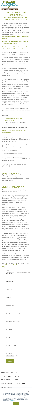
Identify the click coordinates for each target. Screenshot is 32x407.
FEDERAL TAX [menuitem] (5, 380)
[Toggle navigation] (28, 5)
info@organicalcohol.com (12, 265)
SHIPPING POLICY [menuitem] (6, 383)
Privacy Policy (12, 400)
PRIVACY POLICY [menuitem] (21, 383)
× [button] (29, 391)
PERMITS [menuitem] (16, 380)
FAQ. (3, 266)
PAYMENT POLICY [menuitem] (6, 387)
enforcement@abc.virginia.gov (13, 118)
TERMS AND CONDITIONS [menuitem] (9, 372)
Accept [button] (16, 404)
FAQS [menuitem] (17, 376)
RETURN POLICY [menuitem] (6, 376)
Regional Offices (9, 120)
